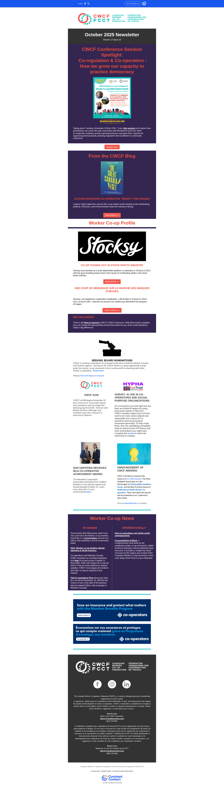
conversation (90, 538)
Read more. (98, 371)
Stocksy (76, 299)
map (77, 560)
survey (131, 433)
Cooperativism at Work (126, 540)
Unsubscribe (95, 771)
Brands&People (130, 503)
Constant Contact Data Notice (122, 771)
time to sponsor (92, 323)
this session (129, 128)
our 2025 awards (134, 479)
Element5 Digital (87, 376)
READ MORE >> (112, 215)
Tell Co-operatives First (82, 578)
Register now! (112, 147)
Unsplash (100, 376)
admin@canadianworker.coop (112, 719)
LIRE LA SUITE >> (112, 310)
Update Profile (106, 771)
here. (88, 492)
